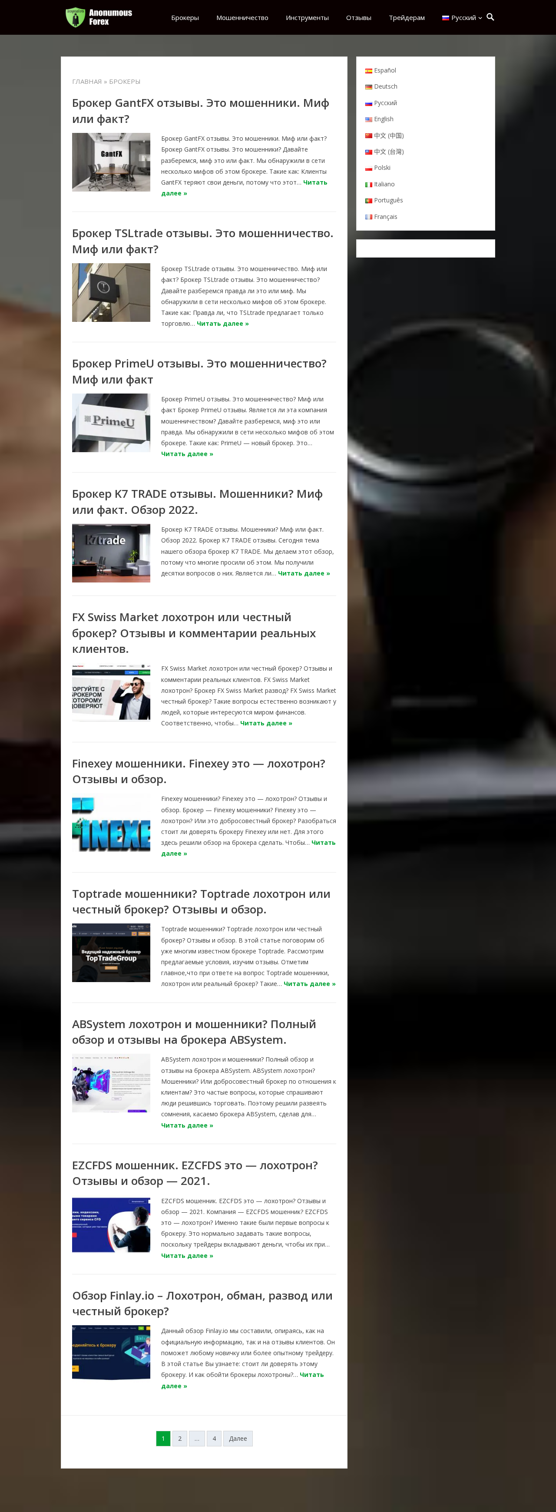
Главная (87, 81)
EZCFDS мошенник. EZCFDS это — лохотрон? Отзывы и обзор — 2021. (195, 1172)
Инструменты (307, 17)
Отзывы (358, 17)
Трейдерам (407, 17)
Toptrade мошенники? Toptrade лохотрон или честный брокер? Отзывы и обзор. (201, 901)
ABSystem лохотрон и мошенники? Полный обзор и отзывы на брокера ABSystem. (194, 1031)
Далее (238, 1438)
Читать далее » (223, 323)
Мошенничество (242, 17)
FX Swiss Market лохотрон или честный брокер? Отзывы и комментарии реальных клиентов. (194, 632)
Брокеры (185, 17)
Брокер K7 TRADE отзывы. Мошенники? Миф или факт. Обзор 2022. (197, 501)
